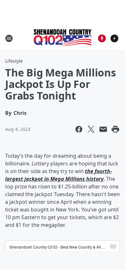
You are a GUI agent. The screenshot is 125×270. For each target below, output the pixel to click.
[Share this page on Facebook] (78, 129)
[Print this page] (115, 129)
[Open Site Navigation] (9, 38)
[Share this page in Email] (103, 129)
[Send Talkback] (102, 38)
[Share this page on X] (91, 129)
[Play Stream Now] (114, 38)
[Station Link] (62, 38)
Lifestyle (14, 61)
